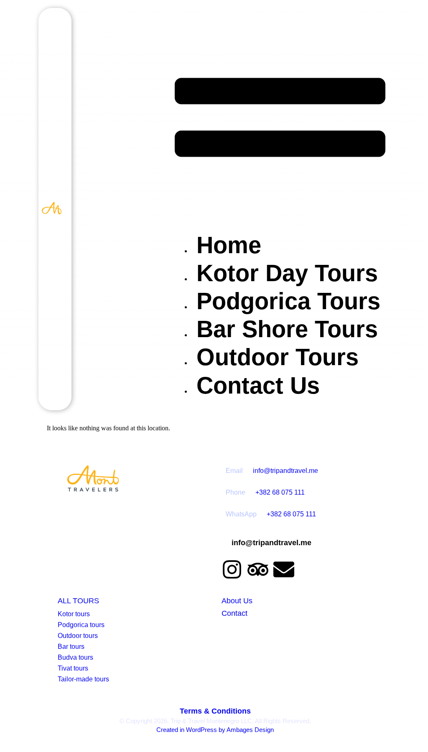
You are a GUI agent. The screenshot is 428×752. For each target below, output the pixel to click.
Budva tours (75, 657)
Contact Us (258, 385)
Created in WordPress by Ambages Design (215, 729)
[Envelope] (283, 569)
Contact (234, 613)
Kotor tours (74, 613)
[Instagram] (232, 569)
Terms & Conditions (215, 711)
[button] (280, 118)
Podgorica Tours (288, 301)
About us (237, 601)
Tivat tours (73, 668)
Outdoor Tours (277, 357)
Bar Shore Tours (287, 329)
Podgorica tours (81, 624)
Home (228, 245)
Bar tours (71, 646)
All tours (78, 601)
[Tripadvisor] (257, 569)
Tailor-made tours (83, 679)
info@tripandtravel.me (285, 470)
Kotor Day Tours (287, 273)
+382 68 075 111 (280, 492)
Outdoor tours (78, 635)
